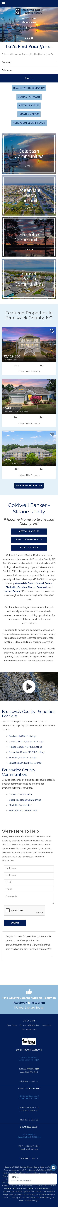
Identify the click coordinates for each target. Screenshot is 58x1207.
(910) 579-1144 (32, 1149)
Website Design (46, 1198)
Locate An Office (29, 114)
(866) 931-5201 (33, 1107)
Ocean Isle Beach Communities (29, 195)
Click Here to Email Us (29, 1081)
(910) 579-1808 (31, 1072)
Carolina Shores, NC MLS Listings (26, 741)
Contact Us (46, 1025)
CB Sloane (29, 11)
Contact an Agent (29, 97)
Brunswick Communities (29, 153)
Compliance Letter (29, 1029)
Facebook (20, 1002)
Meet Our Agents (29, 105)
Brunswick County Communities (18, 772)
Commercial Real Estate (29, 1025)
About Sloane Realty (29, 539)
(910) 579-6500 (31, 1110)
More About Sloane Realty (29, 123)
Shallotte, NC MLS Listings (23, 757)
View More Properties (29, 485)
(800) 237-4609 (33, 1146)
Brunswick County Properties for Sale (28, 713)
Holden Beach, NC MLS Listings (25, 747)
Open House (12, 1025)
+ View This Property (29, 371)
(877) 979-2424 (30, 22)
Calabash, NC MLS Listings (23, 736)
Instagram (38, 1002)
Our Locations (29, 547)
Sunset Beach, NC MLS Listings (25, 763)
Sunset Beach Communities (29, 279)
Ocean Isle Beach (25, 583)
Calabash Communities (20, 794)
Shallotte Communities (29, 237)
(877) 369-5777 (33, 1069)
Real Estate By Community (29, 88)
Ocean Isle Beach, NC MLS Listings (27, 752)
